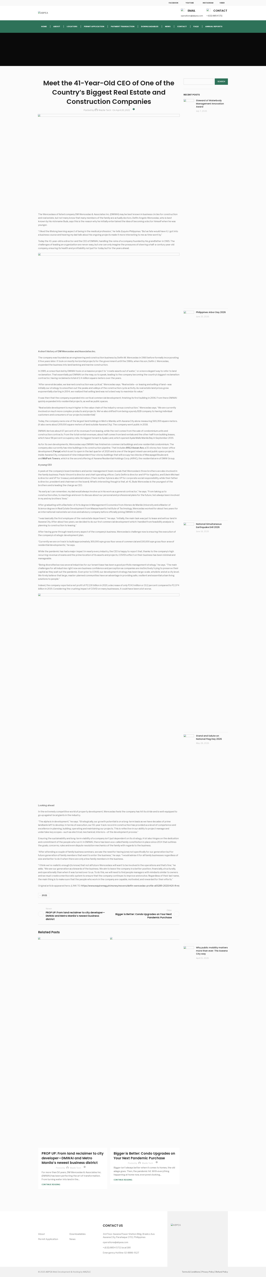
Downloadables (77, 1234)
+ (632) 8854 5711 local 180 (117, 1247)
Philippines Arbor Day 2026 (211, 312)
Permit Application (48, 1239)
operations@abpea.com (192, 16)
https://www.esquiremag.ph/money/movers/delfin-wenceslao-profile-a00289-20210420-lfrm (130, 885)
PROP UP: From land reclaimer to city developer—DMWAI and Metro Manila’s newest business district (73, 1158)
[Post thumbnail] (189, 203)
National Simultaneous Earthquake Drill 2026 (209, 525)
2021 (44, 895)
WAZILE (87, 1272)
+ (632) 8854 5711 (214, 16)
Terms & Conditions (191, 1272)
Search (221, 81)
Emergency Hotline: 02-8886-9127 (121, 1252)
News (72, 1239)
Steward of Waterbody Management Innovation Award (210, 103)
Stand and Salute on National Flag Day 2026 (209, 737)
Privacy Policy (208, 1272)
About (41, 1234)
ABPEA (49, 1272)
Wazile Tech (104, 110)
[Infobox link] (170, 2)
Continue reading (51, 1184)
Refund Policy (222, 1272)
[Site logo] (43, 12)
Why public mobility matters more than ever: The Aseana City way (212, 950)
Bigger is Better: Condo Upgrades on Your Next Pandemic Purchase (144, 1155)
